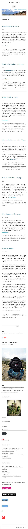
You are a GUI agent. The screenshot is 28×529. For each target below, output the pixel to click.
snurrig (10, 204)
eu (4, 238)
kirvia (14, 128)
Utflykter (8, 124)
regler (20, 166)
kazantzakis (10, 128)
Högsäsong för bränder (6, 458)
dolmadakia (4, 50)
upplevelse (22, 167)
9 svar (3, 67)
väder (21, 204)
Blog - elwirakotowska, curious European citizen (11, 466)
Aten (24, 82)
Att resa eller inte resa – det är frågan (14, 140)
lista (8, 166)
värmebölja (7, 131)
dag (11, 315)
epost (4, 433)
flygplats (15, 126)
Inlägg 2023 (18, 123)
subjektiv (16, 87)
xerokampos (12, 131)
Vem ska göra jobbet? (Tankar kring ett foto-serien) (12, 448)
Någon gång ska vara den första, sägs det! (10, 450)
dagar (8, 202)
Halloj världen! (5, 474)
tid (21, 52)
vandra (23, 52)
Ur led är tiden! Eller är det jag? (11, 178)
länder (5, 166)
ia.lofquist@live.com (18, 333)
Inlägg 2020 (15, 162)
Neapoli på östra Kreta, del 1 (7, 453)
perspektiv (16, 166)
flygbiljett (9, 85)
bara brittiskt (4, 477)
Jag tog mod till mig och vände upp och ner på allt (13, 387)
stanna (15, 129)
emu (2, 238)
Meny (14, 6)
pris (6, 87)
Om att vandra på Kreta (7, 388)
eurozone (7, 238)
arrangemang (23, 124)
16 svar (3, 143)
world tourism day (19, 54)
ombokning (11, 166)
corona (8, 164)
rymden (11, 52)
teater (19, 129)
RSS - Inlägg (6, 440)
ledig (20, 315)
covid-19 (11, 164)
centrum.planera (22, 83)
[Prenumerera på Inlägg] (3, 440)
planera (7, 52)
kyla (5, 240)
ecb (18, 237)
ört (2, 126)
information (16, 85)
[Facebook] (2, 337)
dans (24, 49)
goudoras (20, 126)
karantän (22, 164)
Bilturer (14, 123)
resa (8, 87)
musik (11, 129)
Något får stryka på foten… (10, 26)
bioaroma (5, 126)
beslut (7, 83)
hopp (19, 164)
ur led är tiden (17, 204)
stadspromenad (16, 52)
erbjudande (4, 85)
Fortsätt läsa (5, 45)
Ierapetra (13, 50)
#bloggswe (4, 164)
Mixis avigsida (4, 471)
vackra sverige (8, 169)
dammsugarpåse (13, 237)
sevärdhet (11, 87)
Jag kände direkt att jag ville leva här (10, 392)
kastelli (6, 128)
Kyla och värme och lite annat (11, 214)
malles (7, 129)
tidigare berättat (9, 70)
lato (5, 129)
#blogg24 (3, 315)
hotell (12, 85)
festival (11, 126)
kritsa (20, 128)
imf (17, 238)
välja (20, 87)
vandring (3, 54)
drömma (15, 164)
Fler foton (4, 417)
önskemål (4, 83)
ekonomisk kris (23, 237)
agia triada (18, 124)
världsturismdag (9, 54)
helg (11, 238)
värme (3, 131)
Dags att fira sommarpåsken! (8, 451)
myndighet (22, 202)
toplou (23, 129)
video (14, 54)
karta (20, 85)
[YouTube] (5, 337)
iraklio (3, 128)
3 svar (3, 100)
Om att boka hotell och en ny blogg (13, 64)
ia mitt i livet (14, 3)
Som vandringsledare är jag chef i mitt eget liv (12, 390)
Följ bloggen (4, 426)
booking (13, 83)
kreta (3, 52)
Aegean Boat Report (6, 472)
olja (13, 129)
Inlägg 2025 (15, 49)
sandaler (7, 204)
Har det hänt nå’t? (7, 249)
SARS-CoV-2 (12, 167)
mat (5, 52)
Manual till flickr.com (6, 421)
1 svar (3, 29)
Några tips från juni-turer (10, 97)
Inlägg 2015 (15, 235)
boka (10, 83)
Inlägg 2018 (15, 200)
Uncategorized (21, 235)
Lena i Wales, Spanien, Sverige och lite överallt (11, 476)
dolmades (9, 50)
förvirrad (11, 202)
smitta (16, 167)
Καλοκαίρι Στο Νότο (20, 50)
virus (12, 169)
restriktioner (7, 167)
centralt (16, 83)
